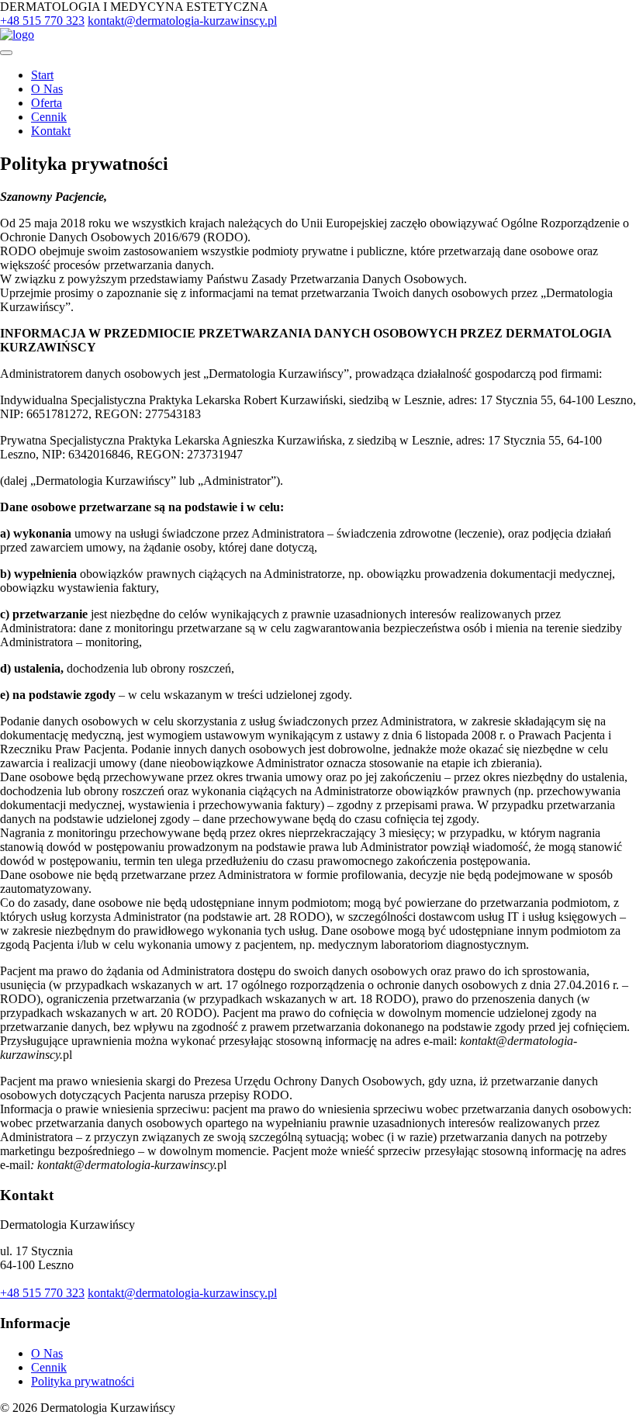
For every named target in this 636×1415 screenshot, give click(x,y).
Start (42, 74)
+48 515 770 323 (42, 20)
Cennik (49, 116)
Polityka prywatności (82, 1381)
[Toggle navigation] (6, 52)
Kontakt (51, 130)
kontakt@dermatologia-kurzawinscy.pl (182, 20)
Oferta (46, 102)
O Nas (47, 88)
